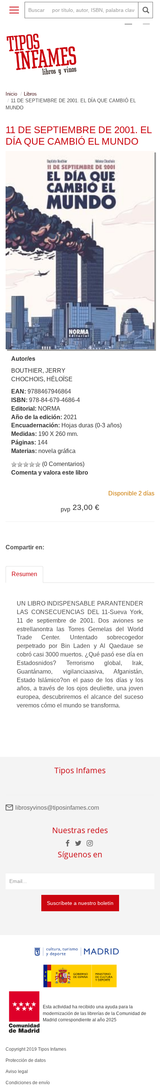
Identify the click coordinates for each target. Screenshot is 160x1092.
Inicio (11, 94)
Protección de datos (26, 1060)
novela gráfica (57, 451)
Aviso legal (17, 1071)
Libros (30, 94)
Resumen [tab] (24, 574)
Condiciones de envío (28, 1082)
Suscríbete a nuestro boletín (80, 903)
